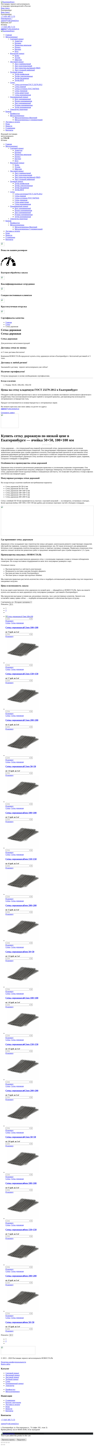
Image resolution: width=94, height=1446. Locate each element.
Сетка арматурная (22, 93)
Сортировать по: (7, 602)
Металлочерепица (17, 116)
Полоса (17, 47)
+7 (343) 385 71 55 (8, 16)
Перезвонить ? (6, 18)
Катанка (18, 43)
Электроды (10, 1386)
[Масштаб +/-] (2, 1442)
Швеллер (18, 60)
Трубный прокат (16, 72)
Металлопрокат (12, 37)
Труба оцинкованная (23, 107)
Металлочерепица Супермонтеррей (29, 120)
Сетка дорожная (21, 91)
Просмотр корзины (8, 1440)
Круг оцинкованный (23, 99)
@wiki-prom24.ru (10, 29)
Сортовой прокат (17, 39)
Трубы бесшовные (22, 78)
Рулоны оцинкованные (24, 105)
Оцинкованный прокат (19, 97)
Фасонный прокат (17, 53)
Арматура (18, 41)
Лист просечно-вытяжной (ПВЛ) (27, 68)
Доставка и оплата (13, 122)
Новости (9, 126)
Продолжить (21, 1440)
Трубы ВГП (19, 80)
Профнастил (15, 114)
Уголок (17, 58)
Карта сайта (5, 1364)
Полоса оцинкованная (23, 101)
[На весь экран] (4, 1442)
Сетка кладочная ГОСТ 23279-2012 (28, 85)
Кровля (8, 111)
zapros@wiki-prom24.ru (10, 21)
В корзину (10, 621)
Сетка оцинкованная (23, 95)
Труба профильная (22, 74)
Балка (17, 56)
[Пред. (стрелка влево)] (2, 1444)
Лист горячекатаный (23, 64)
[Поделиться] (6, 1442)
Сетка (12, 82)
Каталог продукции (13, 1402)
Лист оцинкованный (23, 103)
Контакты (9, 130)
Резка (8, 124)
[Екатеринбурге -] (7, 2)
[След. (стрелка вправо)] (4, 1444)
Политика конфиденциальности (13, 1362)
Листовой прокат (17, 62)
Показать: (5, 604)
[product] (49, 616)
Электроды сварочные (19, 109)
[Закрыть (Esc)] (9, 1442)
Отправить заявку (8, 413)
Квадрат (18, 49)
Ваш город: (5, 8)
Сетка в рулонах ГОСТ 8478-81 (27, 89)
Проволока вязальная (23, 45)
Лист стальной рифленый (25, 70)
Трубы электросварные (24, 76)
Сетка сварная (20, 87)
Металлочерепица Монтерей (26, 118)
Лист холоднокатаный (23, 66)
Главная (9, 35)
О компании (10, 128)
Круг (17, 51)
